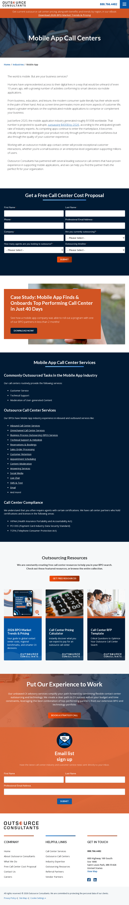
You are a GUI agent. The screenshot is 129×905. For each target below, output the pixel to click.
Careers (8, 876)
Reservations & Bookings (23, 444)
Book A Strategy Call (64, 715)
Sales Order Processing (22, 449)
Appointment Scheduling (23, 458)
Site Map (23, 898)
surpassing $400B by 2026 (63, 124)
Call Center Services (56, 851)
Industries (18, 64)
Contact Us (10, 871)
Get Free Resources (64, 578)
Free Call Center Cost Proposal (20, 866)
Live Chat (15, 477)
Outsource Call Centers (58, 856)
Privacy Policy (10, 898)
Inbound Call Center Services (25, 425)
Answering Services (20, 468)
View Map (92, 871)
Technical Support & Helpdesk (26, 439)
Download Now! (24, 330)
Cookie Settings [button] (37, 898)
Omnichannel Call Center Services (27, 430)
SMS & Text (16, 482)
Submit (64, 259)
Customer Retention (20, 454)
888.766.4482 (108, 4)
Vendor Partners (54, 876)
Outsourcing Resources (58, 866)
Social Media (16, 473)
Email (13, 487)
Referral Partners (55, 871)
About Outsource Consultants (19, 856)
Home (7, 64)
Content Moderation (21, 463)
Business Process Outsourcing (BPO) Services (34, 435)
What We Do (10, 861)
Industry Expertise (55, 861)
